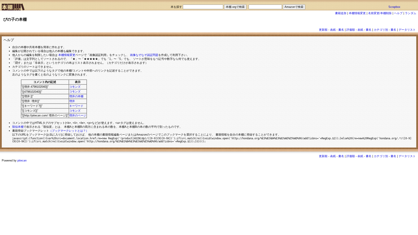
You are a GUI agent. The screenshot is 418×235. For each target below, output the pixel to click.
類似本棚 (18, 126)
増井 (72, 101)
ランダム (410, 13)
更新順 (323, 29)
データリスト (407, 29)
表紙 (333, 29)
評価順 (350, 29)
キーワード (76, 105)
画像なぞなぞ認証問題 (144, 55)
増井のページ (77, 115)
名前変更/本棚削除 (380, 13)
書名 (341, 29)
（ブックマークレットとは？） (69, 130)
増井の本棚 (76, 96)
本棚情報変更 (357, 13)
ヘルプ (398, 13)
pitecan (22, 160)
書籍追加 (340, 13)
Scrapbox (394, 6)
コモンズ (75, 86)
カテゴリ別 (381, 29)
